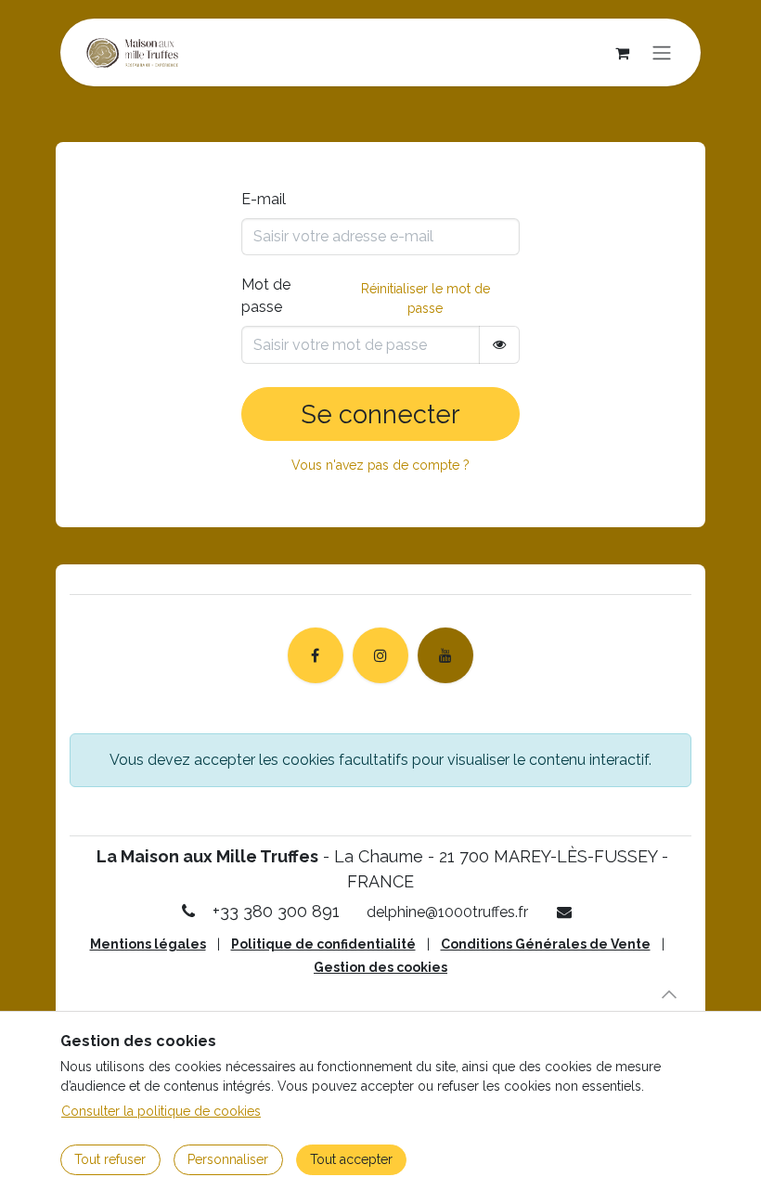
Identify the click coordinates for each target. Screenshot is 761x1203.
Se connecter (380, 414)
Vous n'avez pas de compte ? (380, 465)
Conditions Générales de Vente (546, 944)
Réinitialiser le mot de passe (425, 298)
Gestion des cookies (380, 967)
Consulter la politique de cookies (161, 1111)
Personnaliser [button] (227, 1159)
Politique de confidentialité (323, 944)
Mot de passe (265, 296)
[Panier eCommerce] (621, 52)
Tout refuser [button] (110, 1159)
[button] (669, 994)
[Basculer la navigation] (661, 52)
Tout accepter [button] (351, 1159)
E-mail (263, 199)
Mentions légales (148, 944)
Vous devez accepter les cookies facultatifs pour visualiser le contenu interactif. (380, 760)
